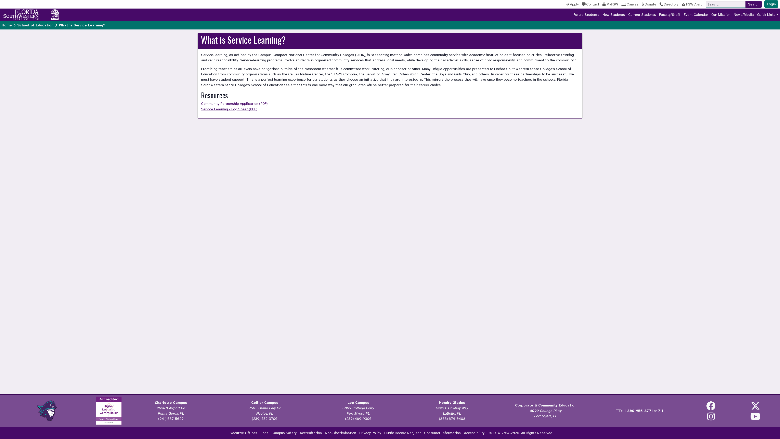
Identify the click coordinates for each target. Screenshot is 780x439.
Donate (650, 4)
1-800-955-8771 (638, 411)
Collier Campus (264, 402)
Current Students (642, 14)
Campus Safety (284, 433)
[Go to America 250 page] (55, 14)
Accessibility (474, 433)
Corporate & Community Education (545, 405)
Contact (592, 4)
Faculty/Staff (669, 14)
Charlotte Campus (171, 402)
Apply (574, 4)
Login (771, 4)
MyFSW (612, 4)
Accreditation (311, 433)
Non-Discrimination (340, 433)
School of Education (35, 25)
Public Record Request (402, 433)
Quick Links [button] (766, 14)
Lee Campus (358, 402)
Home (7, 25)
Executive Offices (243, 433)
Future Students (586, 14)
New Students (613, 14)
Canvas (632, 4)
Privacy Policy (370, 433)
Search (753, 4)
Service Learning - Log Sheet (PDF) (229, 109)
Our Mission (720, 14)
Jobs (264, 433)
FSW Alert (694, 4)
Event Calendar (696, 14)
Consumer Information (442, 433)
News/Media (744, 14)
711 (660, 411)
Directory (671, 4)
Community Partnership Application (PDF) (234, 103)
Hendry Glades (452, 402)
